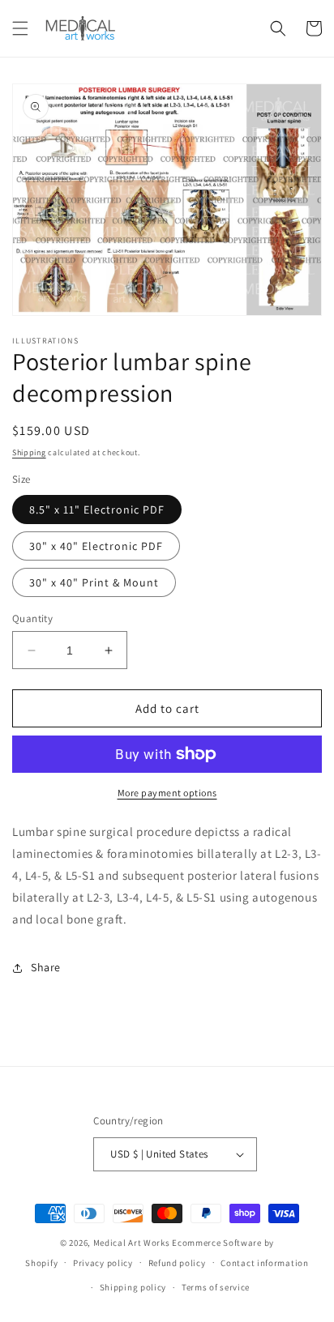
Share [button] (46, 967)
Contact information (264, 1263)
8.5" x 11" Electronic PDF (97, 509)
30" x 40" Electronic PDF (96, 546)
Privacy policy (103, 1263)
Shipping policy (133, 1287)
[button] (20, 28)
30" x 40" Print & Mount (94, 582)
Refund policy (177, 1263)
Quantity (32, 618)
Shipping (29, 452)
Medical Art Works (131, 1242)
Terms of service (216, 1287)
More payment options (167, 793)
